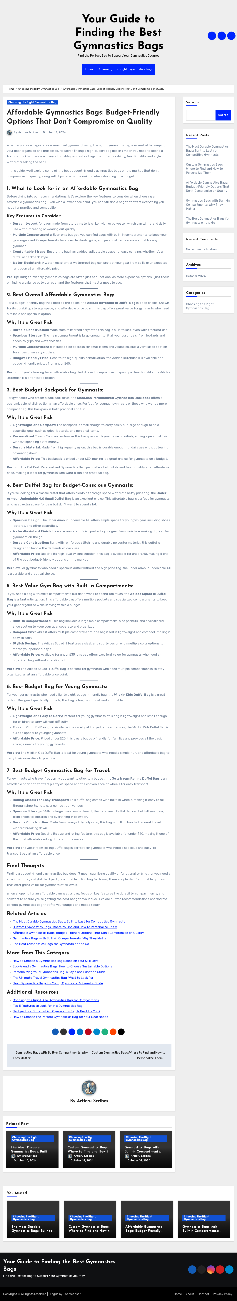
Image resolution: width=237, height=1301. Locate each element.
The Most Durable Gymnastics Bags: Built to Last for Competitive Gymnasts (69, 921)
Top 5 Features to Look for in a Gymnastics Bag (48, 1006)
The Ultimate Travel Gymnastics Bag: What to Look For (53, 978)
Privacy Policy (222, 1294)
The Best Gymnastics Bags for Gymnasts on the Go (51, 944)
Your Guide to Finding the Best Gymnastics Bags (118, 33)
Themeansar (71, 1294)
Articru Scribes (28, 132)
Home (89, 69)
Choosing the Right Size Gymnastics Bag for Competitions (56, 1000)
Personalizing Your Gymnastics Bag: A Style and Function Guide (59, 972)
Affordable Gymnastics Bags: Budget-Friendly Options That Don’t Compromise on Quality (78, 933)
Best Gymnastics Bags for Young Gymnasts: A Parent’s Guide (58, 983)
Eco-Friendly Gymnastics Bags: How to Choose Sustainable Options (62, 966)
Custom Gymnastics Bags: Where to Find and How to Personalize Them (65, 927)
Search (192, 102)
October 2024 (196, 276)
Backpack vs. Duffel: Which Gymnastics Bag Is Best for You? (56, 1011)
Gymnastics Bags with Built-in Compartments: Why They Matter (60, 938)
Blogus (53, 1294)
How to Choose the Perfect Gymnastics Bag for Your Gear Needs (60, 1017)
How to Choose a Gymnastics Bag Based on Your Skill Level (56, 961)
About (190, 1294)
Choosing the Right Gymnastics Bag (125, 69)
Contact (203, 1294)
